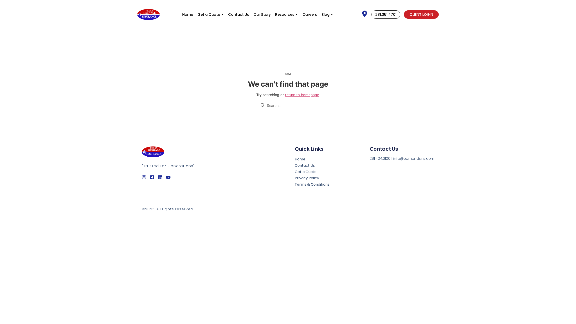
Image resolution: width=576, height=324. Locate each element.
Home (187, 14)
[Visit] (364, 14)
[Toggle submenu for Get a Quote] (222, 14)
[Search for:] (288, 105)
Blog (326, 14)
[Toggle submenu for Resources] (296, 14)
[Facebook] (152, 177)
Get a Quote (209, 14)
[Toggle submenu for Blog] (331, 14)
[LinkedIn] (160, 177)
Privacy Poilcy (307, 178)
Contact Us (238, 14)
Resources (284, 14)
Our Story (262, 14)
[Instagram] (144, 177)
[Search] (262, 105)
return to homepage (302, 94)
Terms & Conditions (312, 184)
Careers (309, 14)
